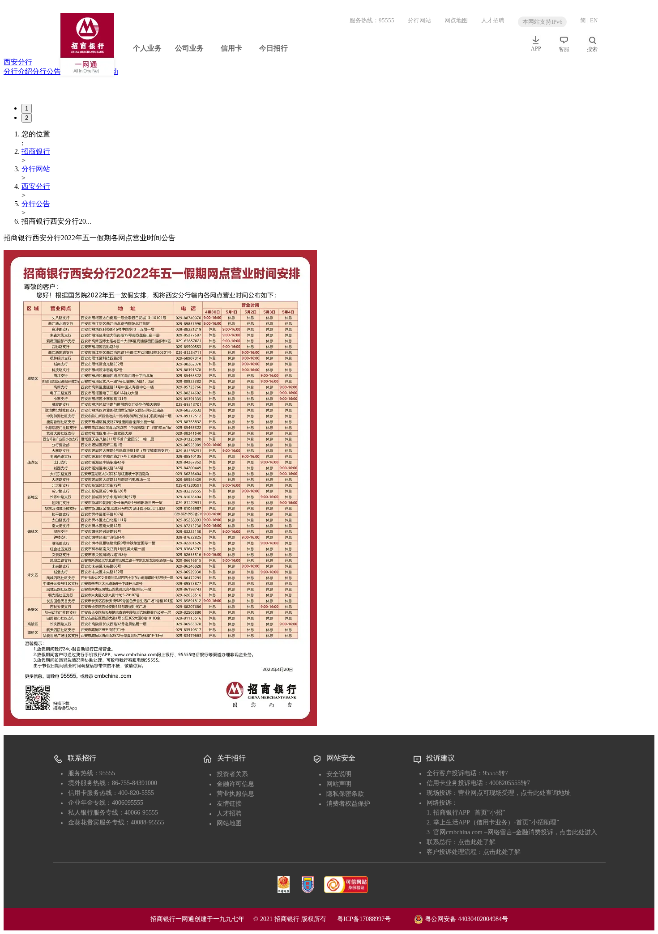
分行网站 (419, 20)
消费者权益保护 (348, 803)
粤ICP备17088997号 (374, 919)
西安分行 (18, 62)
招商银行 (35, 151)
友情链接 (229, 803)
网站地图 (229, 823)
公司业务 (189, 48)
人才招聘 (492, 20)
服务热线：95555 (372, 20)
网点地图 (456, 20)
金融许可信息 (235, 784)
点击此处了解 (477, 842)
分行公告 (46, 71)
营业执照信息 (235, 793)
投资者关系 (232, 774)
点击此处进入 (578, 832)
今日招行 (273, 48)
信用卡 (231, 48)
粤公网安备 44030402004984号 (465, 919)
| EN (592, 20)
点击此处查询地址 (546, 793)
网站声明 (338, 784)
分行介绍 (18, 71)
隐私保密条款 (345, 793)
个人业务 (147, 48)
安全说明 (338, 774)
